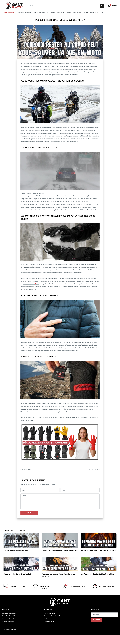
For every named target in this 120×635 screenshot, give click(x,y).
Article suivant (93, 469)
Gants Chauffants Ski (57, 12)
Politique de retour (50, 619)
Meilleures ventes (9, 12)
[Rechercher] (102, 6)
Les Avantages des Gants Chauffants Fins (97, 574)
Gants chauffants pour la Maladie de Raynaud (60, 550)
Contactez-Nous (49, 621)
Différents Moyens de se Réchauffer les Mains (98, 550)
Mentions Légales (49, 613)
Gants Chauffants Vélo (74, 12)
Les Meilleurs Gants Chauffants (16, 550)
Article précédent (27, 469)
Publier (29, 512)
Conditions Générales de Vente (53, 616)
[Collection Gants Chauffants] (60, 441)
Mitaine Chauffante (8, 621)
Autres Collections (90, 12)
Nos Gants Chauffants (24, 12)
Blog (102, 12)
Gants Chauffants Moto (41, 12)
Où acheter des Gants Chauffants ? (17, 574)
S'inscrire (96, 620)
